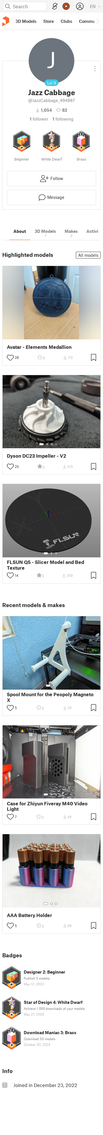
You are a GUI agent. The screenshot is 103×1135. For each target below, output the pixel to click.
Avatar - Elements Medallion (39, 347)
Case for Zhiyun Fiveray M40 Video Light (47, 806)
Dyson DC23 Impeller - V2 (36, 456)
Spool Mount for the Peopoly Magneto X (50, 697)
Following (63, 118)
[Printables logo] (5, 21)
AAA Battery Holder (29, 915)
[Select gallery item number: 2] (47, 444)
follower (39, 118)
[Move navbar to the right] (97, 21)
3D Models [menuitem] (25, 21)
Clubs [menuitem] (66, 21)
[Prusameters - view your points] (66, 6)
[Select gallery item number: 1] (41, 444)
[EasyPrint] (55, 6)
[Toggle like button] (10, 357)
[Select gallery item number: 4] (56, 444)
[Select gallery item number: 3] (52, 444)
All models (88, 255)
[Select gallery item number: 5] (60, 444)
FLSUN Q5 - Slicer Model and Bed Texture (45, 564)
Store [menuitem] (48, 21)
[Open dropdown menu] (95, 66)
